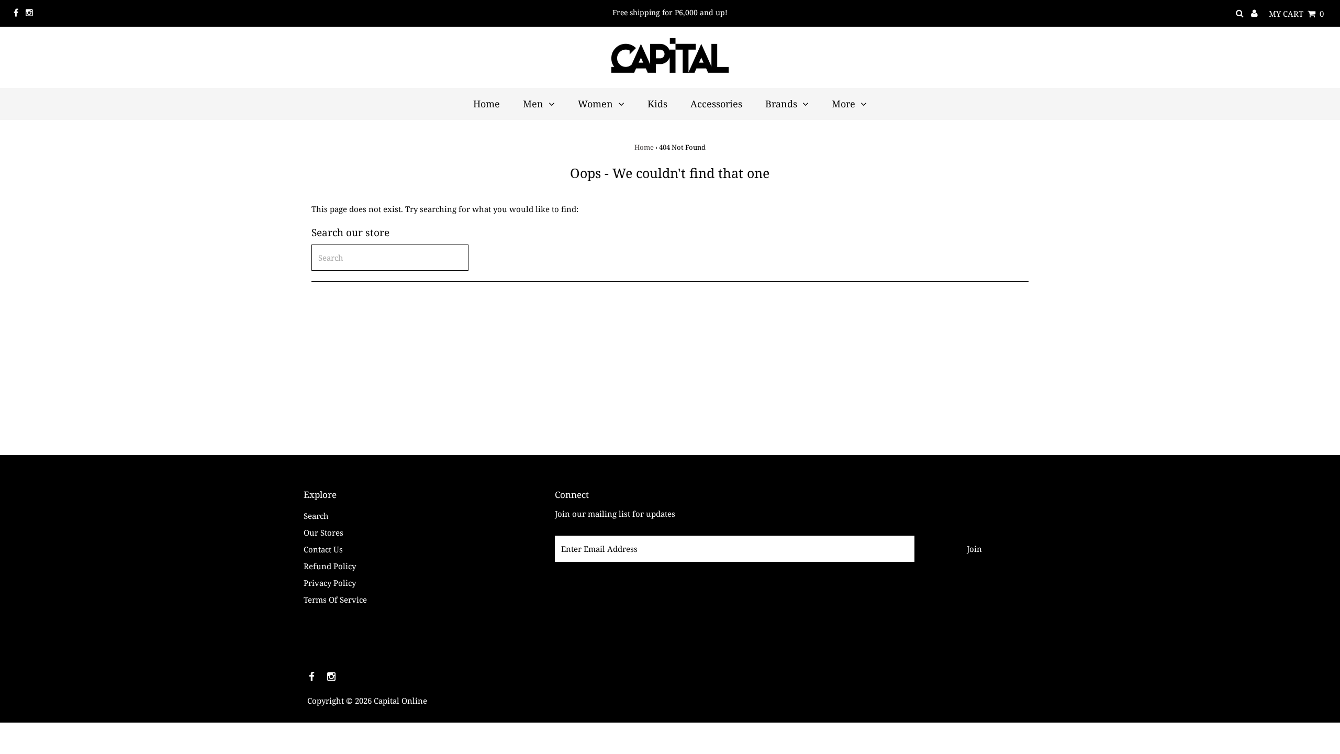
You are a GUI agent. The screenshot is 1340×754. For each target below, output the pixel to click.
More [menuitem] (843, 103)
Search (316, 516)
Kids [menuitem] (657, 103)
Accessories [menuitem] (716, 103)
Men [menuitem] (533, 103)
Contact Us (323, 549)
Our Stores (323, 532)
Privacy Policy (330, 583)
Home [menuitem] (486, 103)
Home (644, 147)
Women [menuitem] (595, 103)
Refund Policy (330, 566)
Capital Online (400, 700)
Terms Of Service (335, 599)
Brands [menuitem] (781, 103)
